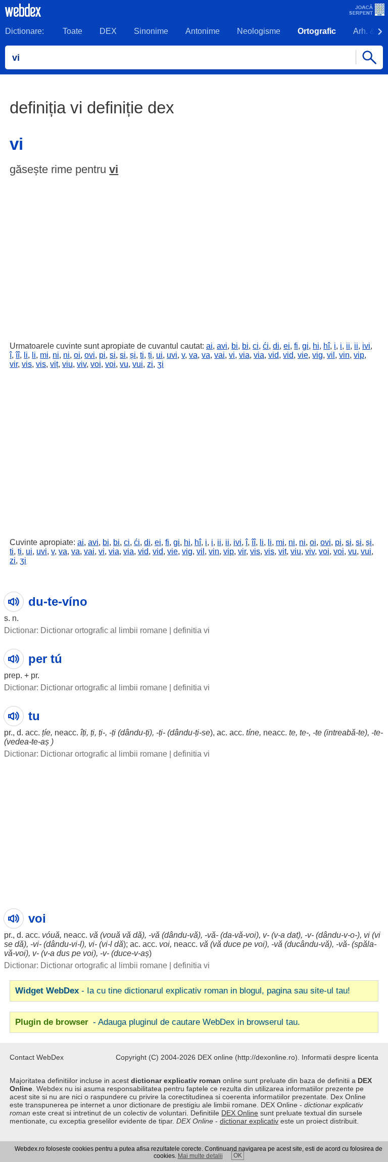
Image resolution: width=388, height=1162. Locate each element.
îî (18, 355)
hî (326, 346)
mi (44, 355)
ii (348, 346)
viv (81, 364)
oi (77, 355)
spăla (364, 944)
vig (317, 355)
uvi (172, 355)
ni (56, 355)
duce (232, 944)
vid (273, 355)
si (113, 355)
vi (113, 169)
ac (221, 732)
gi (305, 346)
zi (150, 364)
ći (266, 346)
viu (67, 364)
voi (95, 364)
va (193, 355)
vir (14, 364)
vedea (18, 741)
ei (286, 346)
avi (222, 346)
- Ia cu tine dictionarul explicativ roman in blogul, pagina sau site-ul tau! (182, 990)
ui (159, 355)
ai (209, 346)
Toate (72, 31)
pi (102, 355)
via (244, 355)
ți (150, 355)
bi (234, 346)
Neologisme (258, 31)
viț (54, 364)
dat (292, 935)
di (276, 346)
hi (316, 346)
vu (124, 364)
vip (359, 355)
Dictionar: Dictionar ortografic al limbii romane (85, 630)
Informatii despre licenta (340, 1057)
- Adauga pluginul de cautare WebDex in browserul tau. (157, 1022)
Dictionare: (24, 31)
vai (219, 355)
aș (44, 741)
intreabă (341, 732)
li (26, 355)
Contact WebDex (37, 1057)
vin (344, 355)
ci (256, 346)
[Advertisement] (194, 256)
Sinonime (151, 31)
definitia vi (191, 630)
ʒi (160, 364)
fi (296, 346)
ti (142, 355)
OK (237, 1155)
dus (63, 953)
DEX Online (239, 1113)
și (133, 355)
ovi (89, 355)
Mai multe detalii (200, 1155)
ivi (366, 346)
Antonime (202, 31)
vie (303, 355)
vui (137, 364)
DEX (108, 31)
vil (331, 355)
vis (27, 364)
